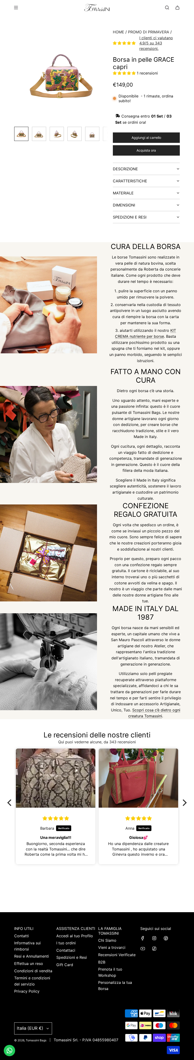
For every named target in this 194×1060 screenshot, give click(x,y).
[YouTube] (142, 948)
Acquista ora (146, 150)
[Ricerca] (167, 7)
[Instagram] (154, 938)
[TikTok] (154, 948)
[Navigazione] (16, 7)
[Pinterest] (166, 938)
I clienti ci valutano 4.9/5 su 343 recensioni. (156, 43)
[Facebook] (142, 938)
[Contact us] (9, 1050)
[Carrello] (177, 7)
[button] (18, 76)
